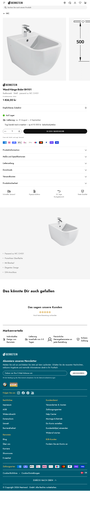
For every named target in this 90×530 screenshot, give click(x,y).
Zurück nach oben (43, 480)
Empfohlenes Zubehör (12, 107)
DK (86, 472)
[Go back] (4, 13)
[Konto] (75, 3)
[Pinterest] (27, 392)
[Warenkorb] (85, 3)
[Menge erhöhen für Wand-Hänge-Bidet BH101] (19, 131)
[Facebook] (23, 392)
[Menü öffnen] (4, 2)
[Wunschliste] (80, 3)
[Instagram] (18, 392)
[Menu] (11, 510)
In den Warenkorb (55, 131)
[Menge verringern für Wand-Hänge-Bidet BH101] (5, 131)
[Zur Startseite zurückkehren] (15, 2)
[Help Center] (70, 3)
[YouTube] (32, 392)
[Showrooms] (65, 3)
